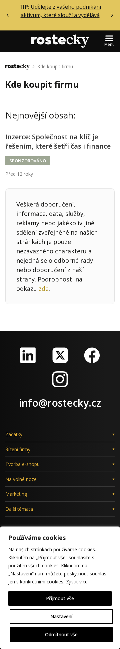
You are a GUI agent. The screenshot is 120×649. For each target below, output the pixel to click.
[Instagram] (60, 379)
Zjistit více (77, 581)
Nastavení (61, 616)
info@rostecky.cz (60, 403)
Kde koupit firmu (55, 66)
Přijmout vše (60, 598)
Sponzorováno (27, 161)
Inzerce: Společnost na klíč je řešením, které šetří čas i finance (58, 141)
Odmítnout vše (61, 634)
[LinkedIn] (28, 355)
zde (44, 289)
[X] (60, 355)
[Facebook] (92, 355)
